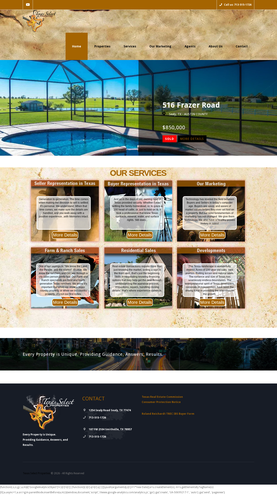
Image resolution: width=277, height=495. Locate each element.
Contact (242, 46)
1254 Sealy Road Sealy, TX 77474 (110, 410)
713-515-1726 (97, 417)
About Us (215, 46)
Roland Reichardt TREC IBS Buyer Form (168, 413)
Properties (102, 46)
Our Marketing (160, 46)
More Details (192, 139)
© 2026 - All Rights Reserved (53, 473)
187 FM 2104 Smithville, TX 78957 (110, 429)
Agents (190, 46)
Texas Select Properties (36, 473)
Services (130, 46)
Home (76, 46)
